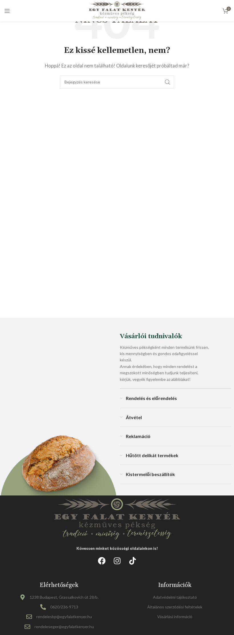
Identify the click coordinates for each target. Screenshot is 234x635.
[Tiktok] (132, 561)
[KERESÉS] (167, 82)
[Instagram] (117, 561)
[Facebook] (101, 561)
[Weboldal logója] (117, 10)
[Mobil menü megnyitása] (7, 11)
